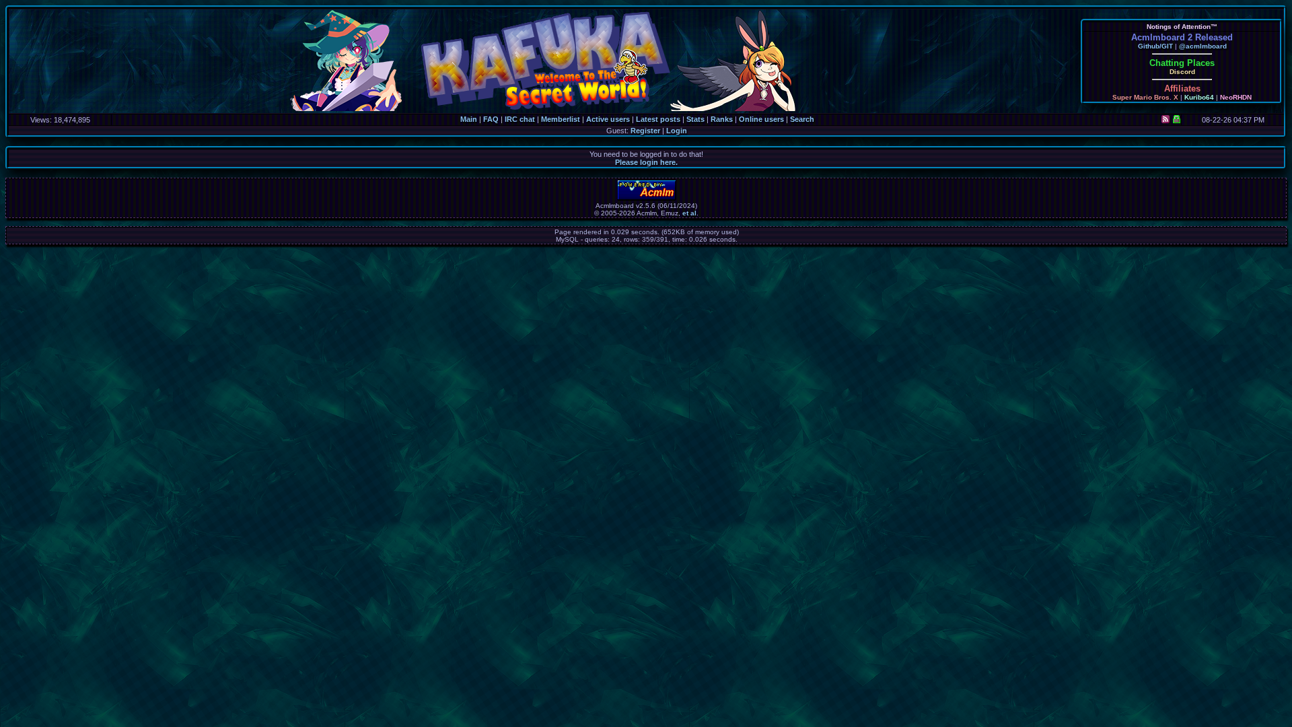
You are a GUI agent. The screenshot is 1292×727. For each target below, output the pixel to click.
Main (468, 119)
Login (676, 131)
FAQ (491, 119)
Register (645, 131)
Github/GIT (1155, 46)
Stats (695, 119)
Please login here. (646, 162)
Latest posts (658, 119)
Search (802, 119)
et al (689, 213)
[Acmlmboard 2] (646, 198)
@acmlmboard (1203, 46)
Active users (608, 119)
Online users (761, 119)
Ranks (722, 119)
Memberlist (560, 119)
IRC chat (520, 119)
